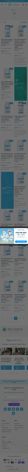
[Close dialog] (27, 229)
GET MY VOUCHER (21, 241)
